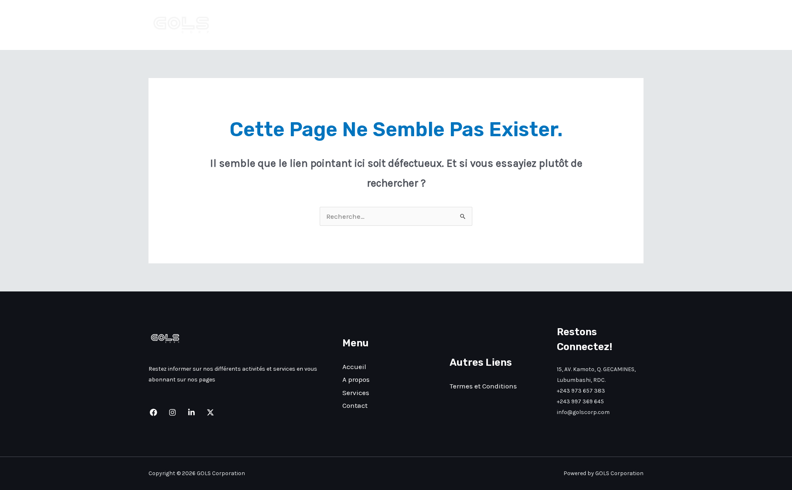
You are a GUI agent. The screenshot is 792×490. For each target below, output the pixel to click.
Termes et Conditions (483, 386)
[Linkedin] (191, 412)
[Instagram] (172, 412)
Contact (623, 25)
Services (583, 25)
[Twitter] (210, 412)
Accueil (503, 25)
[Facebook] (153, 412)
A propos (542, 25)
